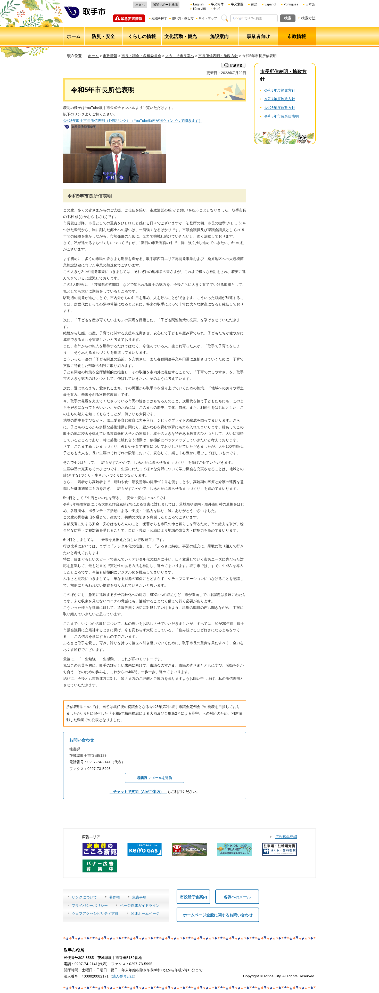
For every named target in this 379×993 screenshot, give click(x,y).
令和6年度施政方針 (279, 108)
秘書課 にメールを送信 (154, 778)
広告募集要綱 (286, 837)
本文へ (140, 4)
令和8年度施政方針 (279, 90)
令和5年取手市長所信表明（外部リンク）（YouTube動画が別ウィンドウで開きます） (132, 121)
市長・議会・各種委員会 (141, 56)
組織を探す (159, 18)
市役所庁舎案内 (193, 897)
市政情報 (110, 56)
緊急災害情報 (131, 19)
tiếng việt (199, 9)
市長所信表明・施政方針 (218, 56)
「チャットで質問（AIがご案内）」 (138, 792)
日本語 (310, 4)
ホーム (93, 56)
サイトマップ (208, 18)
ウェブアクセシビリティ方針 (95, 913)
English (198, 4)
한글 (254, 4)
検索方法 (308, 18)
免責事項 (139, 897)
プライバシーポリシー (90, 905)
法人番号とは (123, 976)
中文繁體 (237, 4)
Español (270, 4)
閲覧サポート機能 (165, 4)
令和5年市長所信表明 (281, 116)
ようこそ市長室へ (179, 56)
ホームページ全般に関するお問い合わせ (218, 915)
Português (291, 4)
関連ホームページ (145, 913)
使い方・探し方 (183, 18)
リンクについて (84, 897)
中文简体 (217, 4)
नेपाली (216, 9)
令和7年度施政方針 (279, 99)
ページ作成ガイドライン (140, 905)
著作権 (114, 897)
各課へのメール (237, 897)
